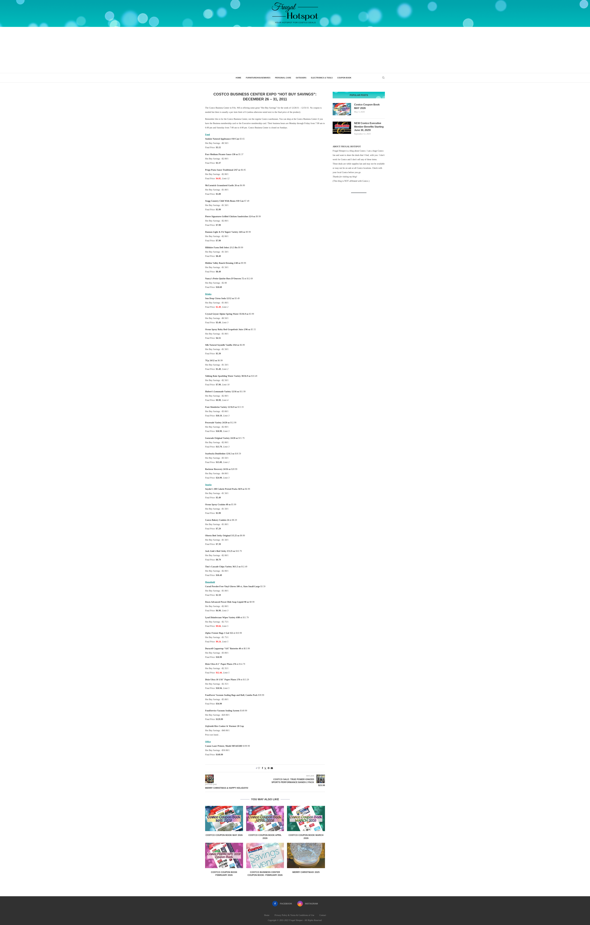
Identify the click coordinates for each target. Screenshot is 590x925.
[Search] (383, 78)
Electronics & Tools (322, 78)
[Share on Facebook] (262, 768)
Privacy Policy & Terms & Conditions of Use (294, 915)
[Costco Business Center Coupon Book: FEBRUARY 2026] (265, 855)
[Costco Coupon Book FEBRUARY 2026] (224, 855)
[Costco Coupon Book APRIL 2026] (265, 818)
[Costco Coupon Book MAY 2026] (224, 818)
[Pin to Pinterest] (268, 768)
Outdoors (301, 78)
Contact (322, 915)
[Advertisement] (295, 49)
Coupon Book (344, 78)
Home (238, 78)
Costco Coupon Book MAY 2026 (224, 835)
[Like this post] (259, 768)
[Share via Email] (272, 768)
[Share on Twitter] (265, 768)
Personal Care (283, 78)
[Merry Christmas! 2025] (306, 855)
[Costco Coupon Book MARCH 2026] (306, 818)
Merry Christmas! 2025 (306, 872)
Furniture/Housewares (258, 78)
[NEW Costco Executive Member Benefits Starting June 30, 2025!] (342, 128)
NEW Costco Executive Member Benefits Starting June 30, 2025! (369, 126)
